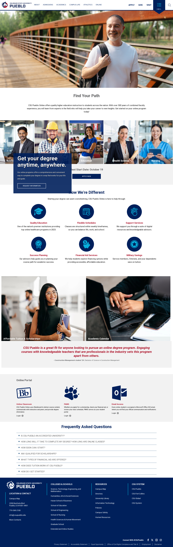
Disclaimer (158, 544)
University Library (102, 498)
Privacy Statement (60, 544)
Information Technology (104, 503)
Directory (99, 494)
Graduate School (57, 524)
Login (18, 416)
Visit (149, 5)
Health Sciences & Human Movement (66, 520)
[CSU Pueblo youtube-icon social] (157, 540)
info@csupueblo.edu (17, 515)
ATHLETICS (87, 5)
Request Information (32, 186)
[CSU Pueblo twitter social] (152, 540)
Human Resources (102, 517)
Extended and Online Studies (62, 529)
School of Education (59, 505)
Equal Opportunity (97, 544)
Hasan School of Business (61, 501)
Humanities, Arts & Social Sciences (65, 496)
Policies (98, 508)
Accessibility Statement (79, 544)
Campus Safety (101, 512)
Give (140, 5)
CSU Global (136, 498)
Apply (131, 5)
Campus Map (14, 499)
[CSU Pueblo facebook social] (148, 540)
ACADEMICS (61, 5)
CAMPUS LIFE (74, 5)
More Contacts (15, 520)
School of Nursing (58, 515)
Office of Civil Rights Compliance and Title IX (122, 544)
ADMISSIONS (48, 5)
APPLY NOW (86, 176)
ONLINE (99, 5)
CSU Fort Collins (138, 494)
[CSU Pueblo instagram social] (161, 540)
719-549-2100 (15, 510)
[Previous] (4, 142)
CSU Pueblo (136, 489)
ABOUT (37, 5)
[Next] (168, 142)
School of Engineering (59, 510)
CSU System (137, 503)
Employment (146, 544)
